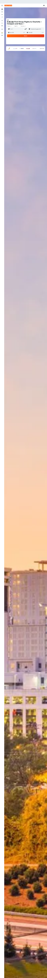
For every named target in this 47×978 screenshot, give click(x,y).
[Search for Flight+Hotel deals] (2, 17)
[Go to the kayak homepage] (8, 5)
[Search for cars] (2, 14)
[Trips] (2, 29)
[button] (2, 5)
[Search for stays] (2, 12)
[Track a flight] (2, 23)
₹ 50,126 (10, 22)
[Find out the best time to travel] (2, 26)
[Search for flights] (2, 9)
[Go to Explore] (2, 20)
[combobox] (23, 26)
